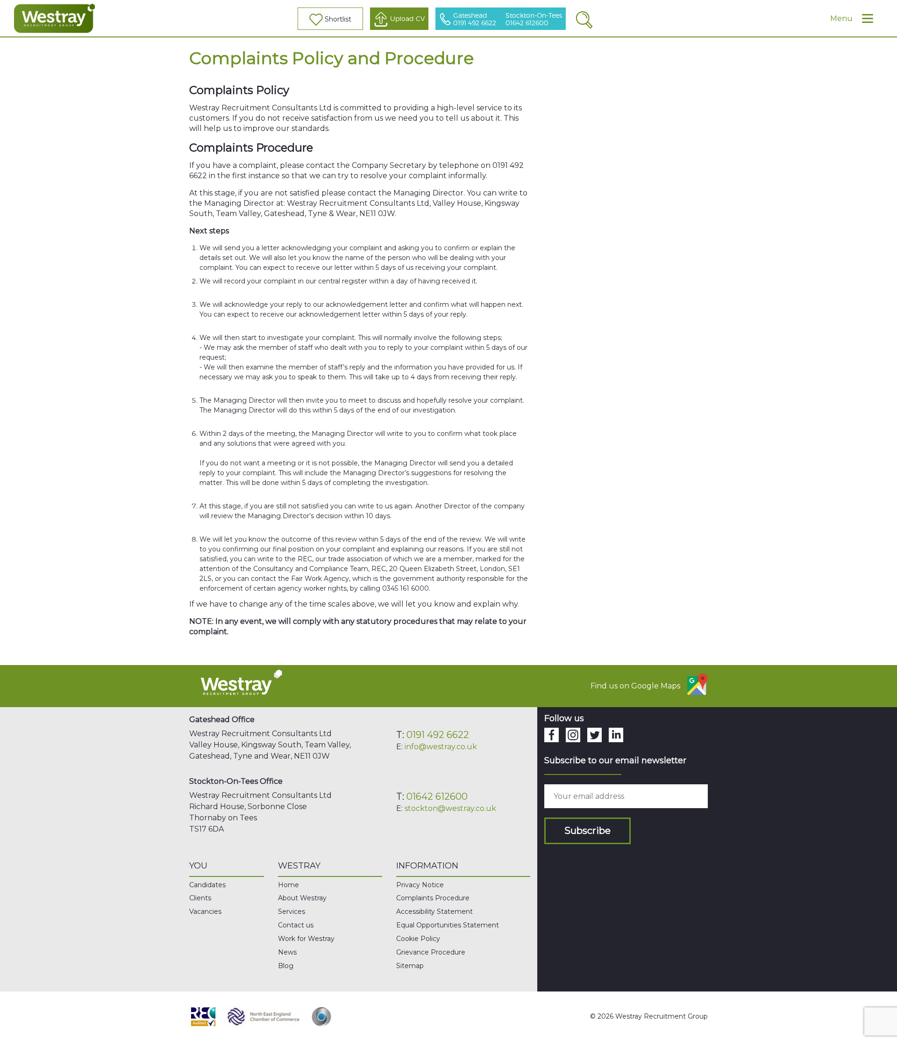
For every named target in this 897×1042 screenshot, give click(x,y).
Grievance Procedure (430, 952)
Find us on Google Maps (635, 685)
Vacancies (205, 911)
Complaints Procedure (433, 898)
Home (288, 885)
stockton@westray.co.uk (450, 808)
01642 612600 (437, 796)
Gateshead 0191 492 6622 (474, 19)
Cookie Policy (418, 938)
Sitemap (410, 966)
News (287, 952)
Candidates (207, 885)
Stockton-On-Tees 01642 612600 (533, 19)
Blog (285, 966)
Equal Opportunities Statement (447, 925)
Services (291, 911)
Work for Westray (306, 938)
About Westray (302, 898)
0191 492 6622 (437, 734)
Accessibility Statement (434, 911)
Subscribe (587, 830)
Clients (200, 898)
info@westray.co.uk (441, 746)
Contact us (295, 925)
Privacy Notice (420, 885)
